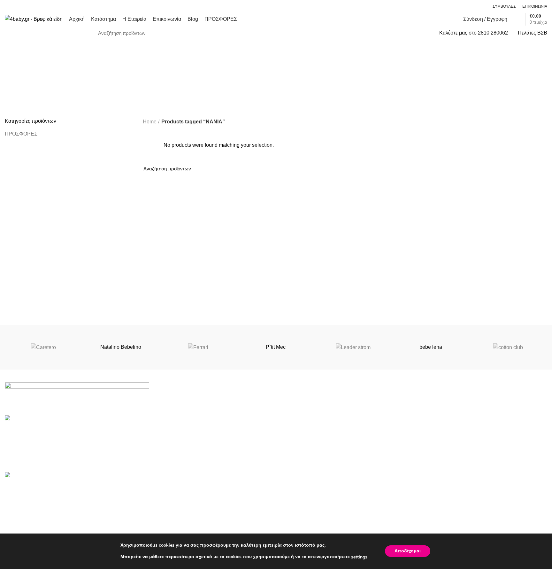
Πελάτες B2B (532, 32)
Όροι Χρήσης (296, 489)
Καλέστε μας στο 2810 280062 (473, 32)
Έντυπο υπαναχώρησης (308, 513)
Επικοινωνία (433, 525)
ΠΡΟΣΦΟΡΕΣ (21, 133)
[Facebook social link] (467, 6)
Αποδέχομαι (408, 551)
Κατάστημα (431, 501)
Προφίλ (289, 525)
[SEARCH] (424, 33)
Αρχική (426, 489)
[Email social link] (475, 6)
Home (150, 121)
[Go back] (235, 72)
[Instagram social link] (482, 6)
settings (359, 557)
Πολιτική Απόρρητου (304, 501)
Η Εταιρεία (431, 513)
